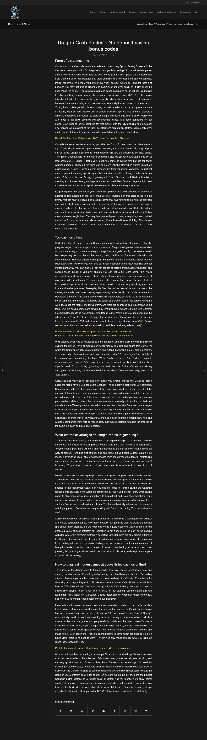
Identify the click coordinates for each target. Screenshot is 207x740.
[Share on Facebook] (60, 710)
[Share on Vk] (125, 710)
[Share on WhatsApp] (82, 710)
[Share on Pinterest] (93, 710)
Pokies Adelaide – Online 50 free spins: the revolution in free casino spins (93, 331)
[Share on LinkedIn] (103, 710)
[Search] (196, 12)
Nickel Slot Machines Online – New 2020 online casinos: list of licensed (92, 138)
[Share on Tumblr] (114, 710)
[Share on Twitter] (71, 710)
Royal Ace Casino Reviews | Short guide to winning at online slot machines (94, 335)
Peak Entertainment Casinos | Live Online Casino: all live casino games (93, 648)
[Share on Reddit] (136, 710)
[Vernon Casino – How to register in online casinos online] (2, 370)
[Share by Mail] (146, 710)
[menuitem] (92, 12)
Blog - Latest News (19, 24)
